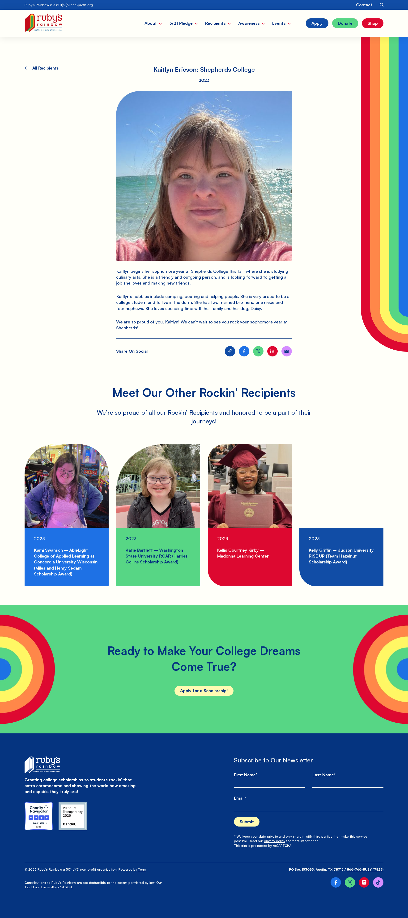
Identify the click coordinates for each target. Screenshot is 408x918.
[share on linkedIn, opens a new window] (272, 351)
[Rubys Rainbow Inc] (73, 816)
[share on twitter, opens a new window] (258, 351)
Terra (142, 869)
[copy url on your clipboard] (230, 351)
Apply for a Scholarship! (204, 690)
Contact (364, 4)
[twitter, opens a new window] (350, 882)
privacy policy (274, 841)
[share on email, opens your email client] (286, 351)
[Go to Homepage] (43, 23)
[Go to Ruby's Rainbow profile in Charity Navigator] (39, 816)
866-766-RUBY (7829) (365, 869)
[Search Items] (381, 5)
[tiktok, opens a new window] (378, 882)
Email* (240, 798)
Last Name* (324, 774)
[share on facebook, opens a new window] (244, 351)
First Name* (245, 774)
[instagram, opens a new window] (364, 882)
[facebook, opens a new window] (336, 882)
